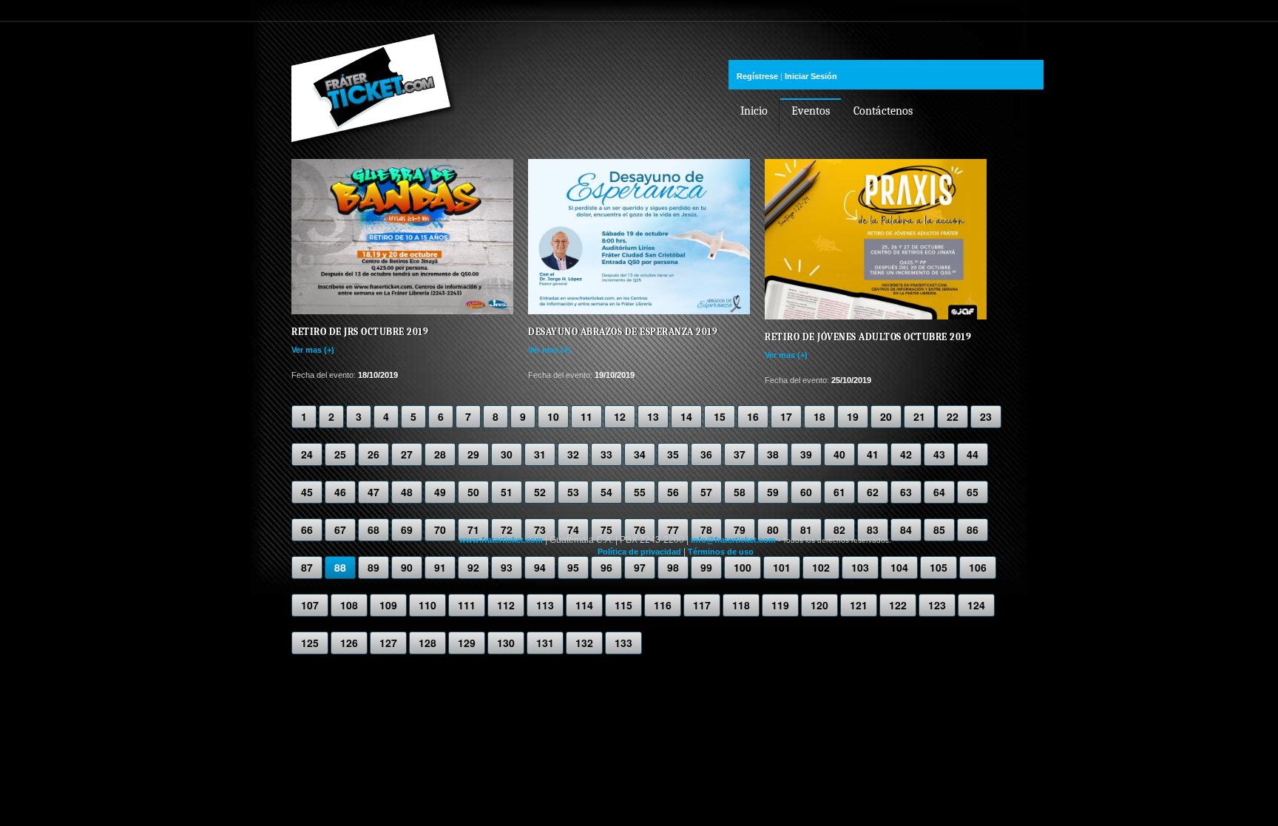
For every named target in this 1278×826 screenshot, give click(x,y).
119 (780, 605)
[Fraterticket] (374, 127)
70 (440, 529)
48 (407, 491)
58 (740, 491)
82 (839, 529)
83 (873, 529)
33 (606, 454)
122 (898, 605)
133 (623, 642)
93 (507, 567)
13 (653, 416)
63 (906, 491)
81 (806, 529)
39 (806, 454)
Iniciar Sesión (811, 76)
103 (860, 567)
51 (507, 491)
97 (640, 567)
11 (586, 416)
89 (373, 567)
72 (507, 529)
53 (573, 491)
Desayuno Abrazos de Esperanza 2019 (622, 331)
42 (906, 454)
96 (606, 567)
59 (773, 491)
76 (640, 529)
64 (939, 491)
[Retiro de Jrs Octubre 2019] (402, 311)
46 (340, 491)
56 (673, 491)
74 (573, 529)
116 (663, 605)
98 (673, 567)
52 (540, 491)
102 (821, 567)
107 (310, 605)
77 (673, 529)
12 (620, 416)
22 (952, 416)
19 (853, 416)
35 (673, 454)
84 (906, 529)
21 (919, 416)
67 (340, 529)
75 (606, 529)
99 (706, 567)
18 (819, 416)
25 (340, 454)
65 (972, 491)
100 (742, 567)
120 (819, 605)
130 (506, 642)
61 (839, 491)
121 (859, 605)
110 (427, 605)
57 (706, 491)
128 (427, 642)
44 (972, 454)
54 (606, 491)
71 (473, 529)
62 (873, 491)
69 (407, 529)
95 (573, 567)
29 (473, 454)
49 (440, 491)
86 (972, 529)
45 (307, 491)
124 (976, 605)
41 (873, 454)
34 (640, 454)
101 (782, 567)
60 (806, 491)
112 (506, 605)
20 (886, 416)
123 (937, 605)
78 (706, 529)
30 (507, 454)
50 (473, 491)
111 (467, 605)
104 (899, 567)
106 (978, 567)
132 (584, 642)
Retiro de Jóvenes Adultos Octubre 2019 (868, 336)
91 (440, 567)
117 (702, 605)
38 (773, 454)
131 (545, 642)
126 (349, 642)
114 (584, 605)
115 (623, 605)
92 (473, 567)
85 (939, 529)
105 (938, 567)
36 (706, 454)
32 (573, 454)
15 (720, 416)
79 (740, 529)
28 (440, 454)
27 (407, 454)
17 (786, 416)
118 (741, 605)
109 (388, 605)
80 (773, 529)
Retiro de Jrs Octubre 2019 (359, 331)
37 (740, 454)
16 (753, 416)
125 (310, 642)
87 (307, 567)
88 (340, 567)
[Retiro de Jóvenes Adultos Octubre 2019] (876, 316)
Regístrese (757, 76)
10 (553, 416)
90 (407, 567)
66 (307, 529)
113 (545, 605)
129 (467, 642)
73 (540, 529)
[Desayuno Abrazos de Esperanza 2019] (639, 311)
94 (540, 567)
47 (373, 491)
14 (686, 416)
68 (373, 529)
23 (986, 416)
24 (307, 454)
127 (388, 642)
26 (373, 454)
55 (640, 491)
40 (839, 454)
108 (349, 605)
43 (939, 454)
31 (540, 454)
